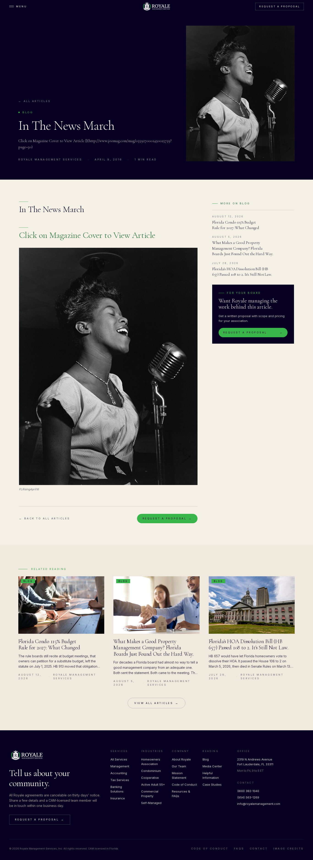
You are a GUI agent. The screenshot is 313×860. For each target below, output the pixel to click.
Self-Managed (151, 803)
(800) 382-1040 (248, 791)
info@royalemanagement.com (258, 804)
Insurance (117, 798)
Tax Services (119, 780)
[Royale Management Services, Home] (156, 6)
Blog (206, 759)
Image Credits (288, 848)
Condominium (151, 771)
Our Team (179, 766)
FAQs (239, 848)
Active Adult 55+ (153, 784)
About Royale (181, 759)
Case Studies (212, 784)
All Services (118, 759)
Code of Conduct (184, 784)
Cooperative (150, 777)
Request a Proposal (279, 6)
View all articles (156, 703)
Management (119, 766)
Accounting (118, 773)
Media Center (212, 766)
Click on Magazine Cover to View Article (87, 235)
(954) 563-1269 (248, 797)
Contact (259, 848)
